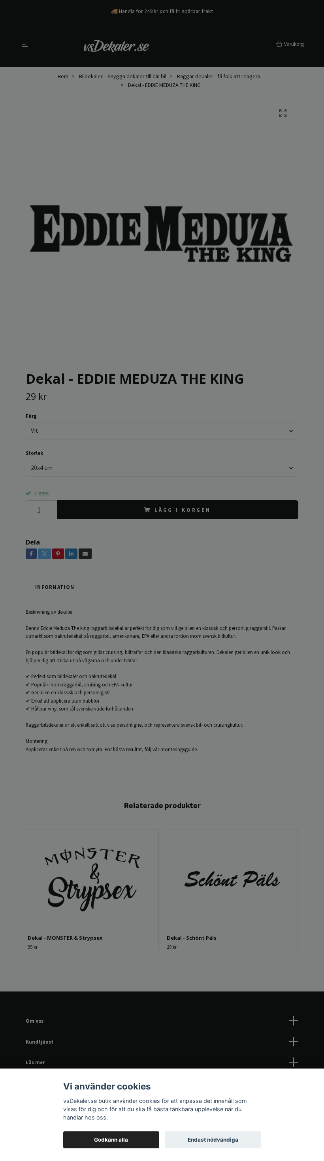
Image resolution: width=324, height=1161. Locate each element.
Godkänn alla (111, 1139)
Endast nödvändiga (213, 1139)
